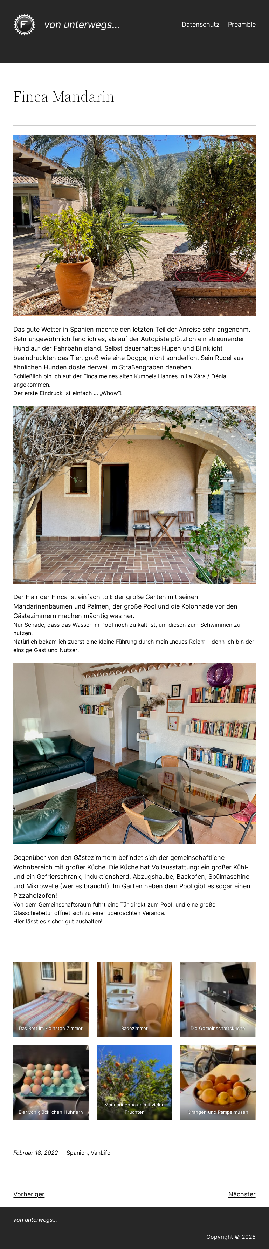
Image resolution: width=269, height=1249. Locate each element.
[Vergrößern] (246, 143)
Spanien (77, 1152)
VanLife (100, 1152)
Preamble (242, 24)
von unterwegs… (82, 24)
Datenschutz (201, 24)
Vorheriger (28, 1194)
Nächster (242, 1194)
